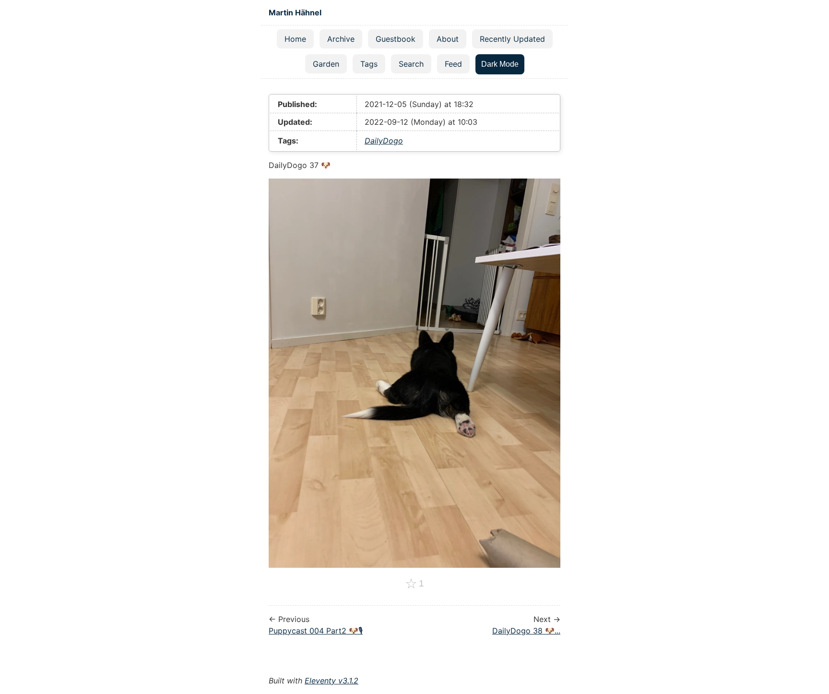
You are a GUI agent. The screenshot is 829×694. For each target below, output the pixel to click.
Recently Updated (512, 39)
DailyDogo (384, 140)
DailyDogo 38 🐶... (526, 630)
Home (295, 39)
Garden (326, 64)
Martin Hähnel (295, 12)
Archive (341, 39)
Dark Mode (500, 64)
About (448, 39)
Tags (369, 64)
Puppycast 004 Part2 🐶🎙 (316, 630)
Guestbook (395, 39)
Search (411, 64)
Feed (453, 64)
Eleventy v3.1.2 (331, 680)
